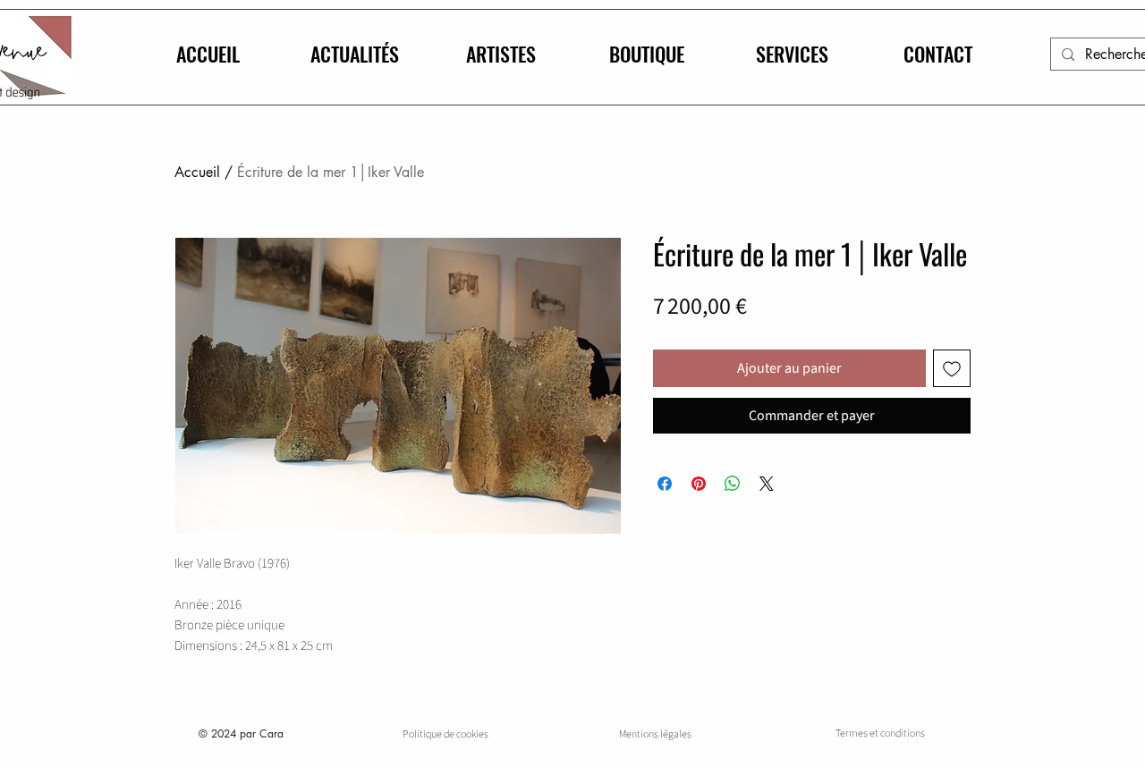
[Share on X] (766, 483)
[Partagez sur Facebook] (664, 483)
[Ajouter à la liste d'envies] (952, 368)
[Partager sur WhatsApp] (732, 483)
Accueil (197, 172)
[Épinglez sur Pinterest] (698, 483)
